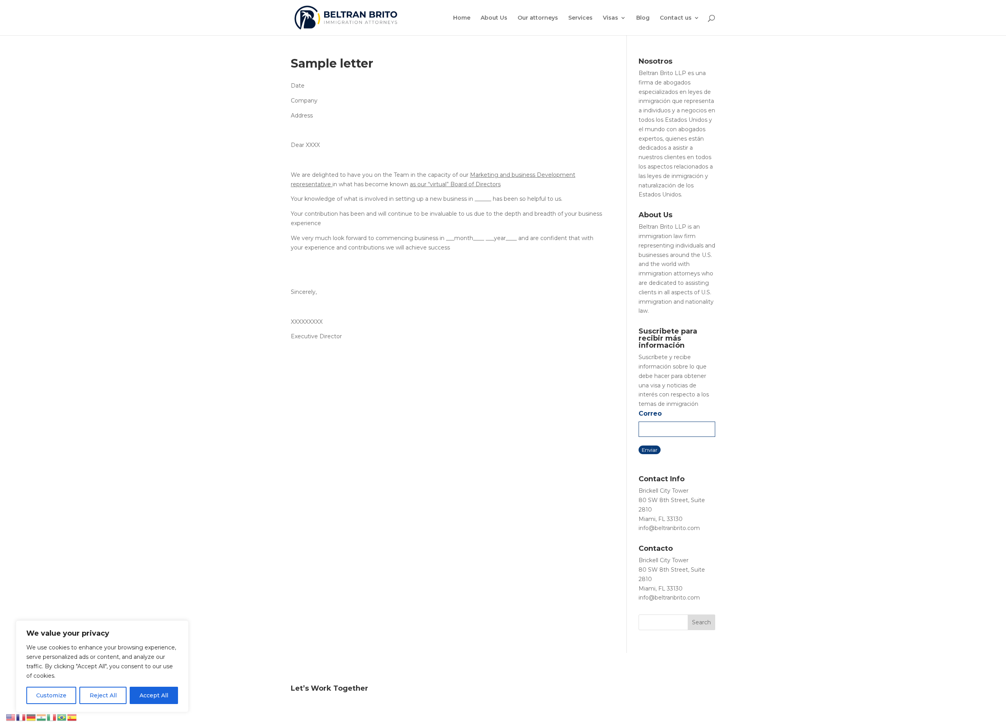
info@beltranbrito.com (669, 528)
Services (580, 18)
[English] (11, 717)
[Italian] (52, 717)
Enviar (649, 450)
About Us (494, 18)
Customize (51, 695)
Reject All (103, 695)
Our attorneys (538, 18)
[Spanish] (72, 717)
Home (461, 18)
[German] (31, 717)
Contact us (676, 18)
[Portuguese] (62, 717)
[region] (102, 666)
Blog (643, 18)
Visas (610, 18)
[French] (21, 717)
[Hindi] (42, 717)
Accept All (154, 695)
